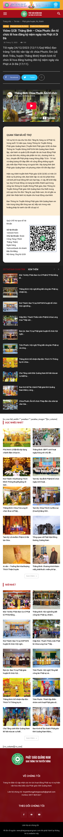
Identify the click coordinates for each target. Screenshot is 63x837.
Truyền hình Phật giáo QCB (39, 26)
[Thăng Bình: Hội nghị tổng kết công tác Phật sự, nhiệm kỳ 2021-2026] (10, 293)
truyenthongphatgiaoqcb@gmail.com (39, 792)
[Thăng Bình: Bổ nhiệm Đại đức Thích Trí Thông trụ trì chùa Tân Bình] (10, 363)
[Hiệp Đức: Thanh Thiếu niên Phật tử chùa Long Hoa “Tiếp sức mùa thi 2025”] (10, 321)
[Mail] (31, 815)
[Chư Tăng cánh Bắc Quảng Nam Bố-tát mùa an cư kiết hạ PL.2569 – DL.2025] (10, 377)
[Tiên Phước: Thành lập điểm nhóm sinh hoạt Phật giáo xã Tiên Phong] (46, 687)
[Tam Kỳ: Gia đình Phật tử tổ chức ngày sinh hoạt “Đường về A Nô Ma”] (46, 466)
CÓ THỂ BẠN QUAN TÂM (14, 269)
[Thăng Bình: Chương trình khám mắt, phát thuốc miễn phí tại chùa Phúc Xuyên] (46, 554)
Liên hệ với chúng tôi (30, 825)
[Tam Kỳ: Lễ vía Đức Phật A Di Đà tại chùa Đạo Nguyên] (16, 525)
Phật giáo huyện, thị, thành (33, 21)
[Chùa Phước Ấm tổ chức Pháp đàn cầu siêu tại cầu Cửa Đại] (10, 405)
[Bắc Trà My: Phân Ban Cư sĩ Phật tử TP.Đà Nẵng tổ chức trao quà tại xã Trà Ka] (10, 279)
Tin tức (16, 21)
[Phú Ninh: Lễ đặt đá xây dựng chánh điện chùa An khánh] (16, 437)
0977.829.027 (35, 795)
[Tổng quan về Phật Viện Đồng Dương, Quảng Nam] (46, 525)
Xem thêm (30, 576)
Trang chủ (7, 21)
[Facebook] (24, 815)
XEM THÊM (33, 269)
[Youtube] (39, 815)
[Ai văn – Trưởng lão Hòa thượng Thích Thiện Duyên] (16, 554)
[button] (59, 14)
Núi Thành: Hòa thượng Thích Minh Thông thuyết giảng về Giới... (15, 482)
